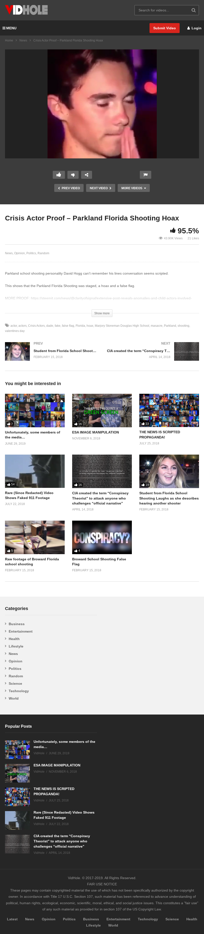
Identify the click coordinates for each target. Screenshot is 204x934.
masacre (156, 325)
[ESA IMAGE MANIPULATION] (102, 410)
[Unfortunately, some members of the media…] (35, 410)
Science (15, 683)
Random (43, 253)
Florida (80, 325)
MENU (11, 28)
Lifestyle (16, 646)
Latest (12, 919)
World (14, 698)
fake (57, 325)
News (23, 40)
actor (13, 325)
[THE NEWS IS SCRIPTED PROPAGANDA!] (169, 410)
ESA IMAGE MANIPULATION (95, 432)
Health (14, 639)
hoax (90, 325)
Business (17, 624)
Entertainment (21, 631)
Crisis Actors (36, 325)
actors (22, 325)
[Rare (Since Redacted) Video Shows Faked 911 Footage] (35, 471)
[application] (102, 103)
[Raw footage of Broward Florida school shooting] (35, 537)
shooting (183, 325)
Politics (31, 253)
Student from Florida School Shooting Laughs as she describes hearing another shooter (169, 498)
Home (9, 40)
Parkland (170, 325)
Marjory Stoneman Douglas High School (122, 325)
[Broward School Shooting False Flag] (102, 537)
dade (49, 325)
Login (196, 28)
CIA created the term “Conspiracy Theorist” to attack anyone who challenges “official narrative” (100, 498)
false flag (68, 325)
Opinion (19, 253)
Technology (19, 691)
